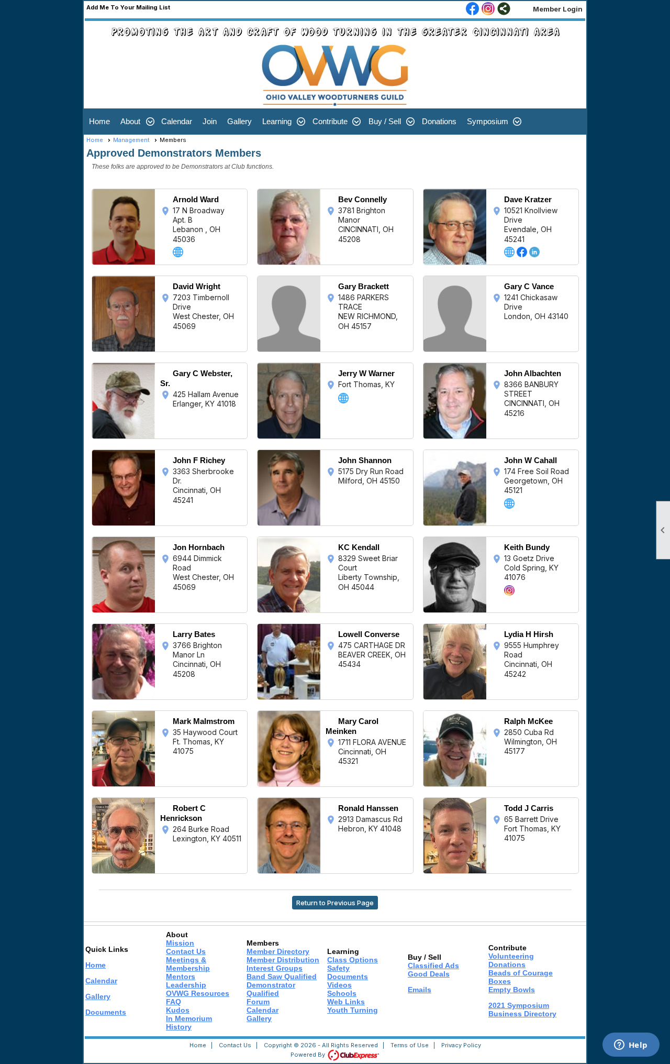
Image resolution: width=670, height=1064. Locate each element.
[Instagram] (509, 590)
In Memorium (189, 1018)
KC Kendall (358, 547)
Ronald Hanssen (368, 808)
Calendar (176, 121)
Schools (341, 993)
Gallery (239, 121)
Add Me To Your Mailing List (128, 7)
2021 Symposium (518, 1005)
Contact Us (186, 951)
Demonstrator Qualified (271, 989)
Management (131, 140)
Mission (180, 943)
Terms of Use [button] (409, 1045)
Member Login (558, 9)
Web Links (346, 1001)
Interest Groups (275, 968)
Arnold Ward (196, 199)
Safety (338, 968)
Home (99, 121)
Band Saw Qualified (282, 976)
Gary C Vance (529, 286)
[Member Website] (178, 252)
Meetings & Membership (188, 964)
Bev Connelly (362, 199)
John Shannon (365, 460)
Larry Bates (194, 634)
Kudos (177, 1010)
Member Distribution (283, 960)
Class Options (352, 960)
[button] (135, 121)
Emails (419, 989)
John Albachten (532, 373)
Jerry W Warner (366, 373)
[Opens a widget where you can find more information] (631, 1046)
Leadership (186, 985)
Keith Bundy (527, 547)
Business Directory (522, 1014)
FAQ (173, 1001)
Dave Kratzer (528, 199)
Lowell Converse (368, 634)
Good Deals (429, 974)
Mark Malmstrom (203, 721)
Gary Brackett (363, 286)
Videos (339, 985)
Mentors (180, 976)
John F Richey (199, 460)
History (179, 1027)
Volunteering (511, 956)
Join (210, 121)
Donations (439, 121)
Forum (258, 1001)
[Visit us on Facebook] (472, 9)
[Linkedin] (534, 252)
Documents (105, 1012)
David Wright (196, 286)
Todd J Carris (528, 808)
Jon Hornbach (199, 547)
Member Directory (278, 951)
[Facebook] (522, 252)
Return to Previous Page (335, 902)
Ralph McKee (528, 721)
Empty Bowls (511, 989)
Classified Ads (433, 965)
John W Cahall (530, 460)
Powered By (309, 1054)
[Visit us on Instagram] (488, 9)
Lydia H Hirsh (528, 634)
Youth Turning (352, 1010)
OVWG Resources (197, 993)
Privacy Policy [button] (461, 1045)
